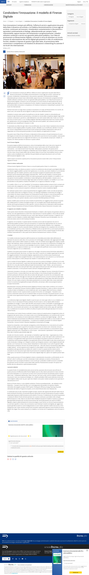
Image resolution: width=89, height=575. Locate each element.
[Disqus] (44, 480)
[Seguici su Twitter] (19, 559)
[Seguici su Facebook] (13, 559)
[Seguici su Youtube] (22, 559)
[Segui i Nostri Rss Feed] (25, 559)
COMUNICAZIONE (48, 5)
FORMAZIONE (27, 5)
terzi (30, 446)
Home (4, 21)
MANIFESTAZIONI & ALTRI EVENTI (74, 5)
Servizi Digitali (19, 21)
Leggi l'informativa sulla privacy (14, 441)
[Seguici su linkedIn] (16, 559)
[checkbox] (11, 446)
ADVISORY (9, 5)
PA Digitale (10, 21)
